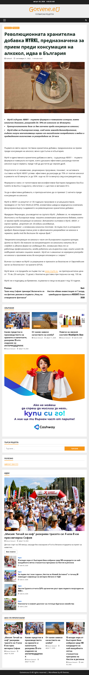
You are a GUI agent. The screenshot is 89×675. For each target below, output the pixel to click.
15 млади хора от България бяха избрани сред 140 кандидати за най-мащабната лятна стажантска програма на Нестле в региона (10, 562)
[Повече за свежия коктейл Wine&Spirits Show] (72, 320)
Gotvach (9, 58)
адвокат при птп (11, 464)
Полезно (16, 28)
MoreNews (53, 672)
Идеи (8, 528)
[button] (4, 20)
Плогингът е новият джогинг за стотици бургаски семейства (10, 604)
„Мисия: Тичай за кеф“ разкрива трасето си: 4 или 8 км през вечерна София (41, 535)
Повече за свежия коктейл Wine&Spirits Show (71, 333)
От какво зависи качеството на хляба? (43, 333)
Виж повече (11, 552)
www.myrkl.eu (51, 271)
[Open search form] (86, 20)
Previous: (24, 293)
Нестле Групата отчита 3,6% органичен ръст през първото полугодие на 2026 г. (10, 590)
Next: (66, 293)
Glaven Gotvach (11, 349)
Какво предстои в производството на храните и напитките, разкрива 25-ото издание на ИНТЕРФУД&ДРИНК (15, 338)
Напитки (8, 28)
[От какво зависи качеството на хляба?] (44, 320)
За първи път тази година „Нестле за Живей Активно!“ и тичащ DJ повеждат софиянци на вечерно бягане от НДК (10, 576)
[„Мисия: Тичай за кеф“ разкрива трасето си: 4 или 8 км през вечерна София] (44, 504)
